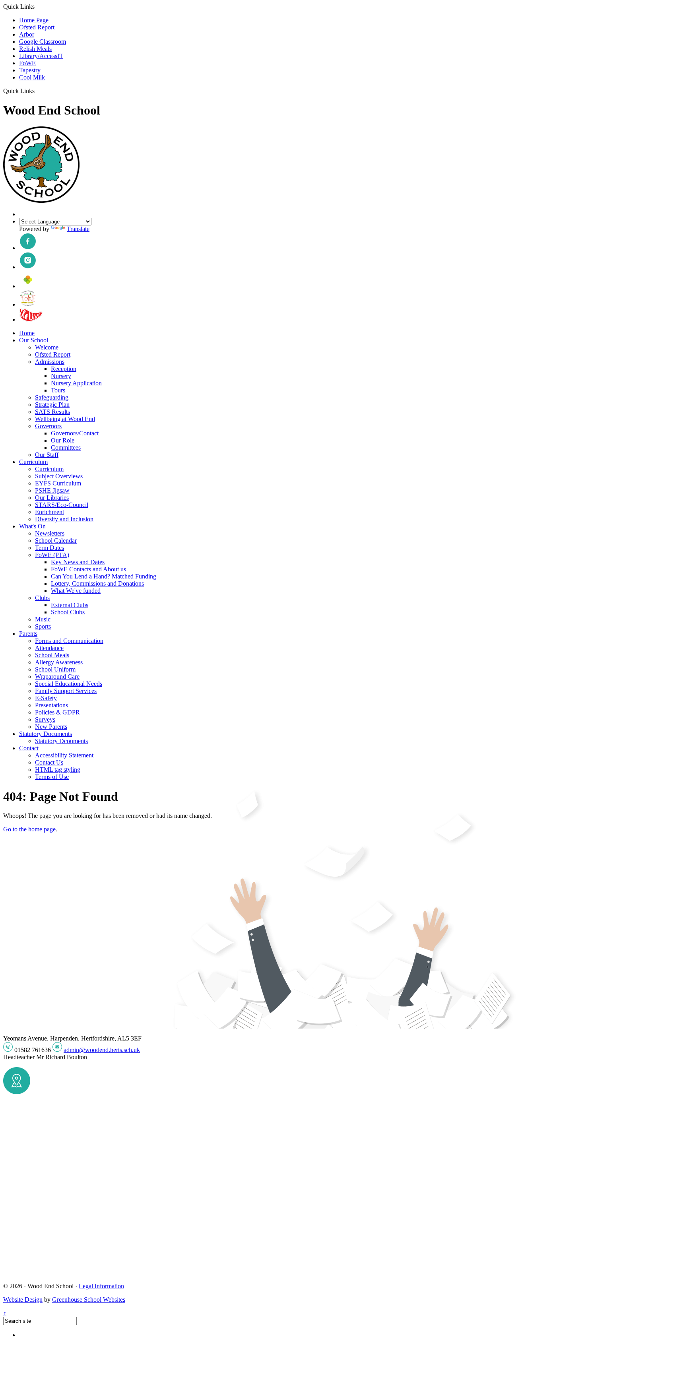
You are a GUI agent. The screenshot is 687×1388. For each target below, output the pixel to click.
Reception (63, 368)
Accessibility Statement (64, 755)
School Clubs (68, 612)
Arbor (26, 34)
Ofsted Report (36, 27)
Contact (29, 748)
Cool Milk (32, 77)
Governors (48, 426)
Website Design (23, 1299)
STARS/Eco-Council (61, 504)
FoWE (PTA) (52, 554)
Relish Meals (35, 48)
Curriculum (33, 461)
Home (27, 333)
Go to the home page (29, 829)
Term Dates (49, 547)
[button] (37, 90)
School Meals (52, 655)
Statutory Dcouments (61, 741)
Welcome (46, 347)
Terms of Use (52, 776)
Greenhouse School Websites (88, 1299)
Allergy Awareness (59, 662)
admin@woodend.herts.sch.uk (102, 1049)
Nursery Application (76, 383)
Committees (66, 447)
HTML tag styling (57, 769)
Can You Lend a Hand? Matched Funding (103, 576)
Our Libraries (52, 497)
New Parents (51, 726)
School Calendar (56, 540)
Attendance (49, 647)
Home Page (34, 20)
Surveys (45, 719)
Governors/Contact (75, 433)
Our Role (62, 440)
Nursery (61, 376)
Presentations (51, 705)
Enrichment (49, 512)
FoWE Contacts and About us (88, 569)
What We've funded (76, 590)
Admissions (49, 361)
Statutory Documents (45, 733)
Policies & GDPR (57, 712)
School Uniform (55, 669)
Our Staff (46, 454)
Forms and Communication (69, 640)
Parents (28, 633)
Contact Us (49, 762)
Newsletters (49, 533)
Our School (33, 340)
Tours (58, 390)
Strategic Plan (52, 404)
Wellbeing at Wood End (65, 418)
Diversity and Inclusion (64, 519)
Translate (78, 228)
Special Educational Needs (68, 683)
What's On (32, 526)
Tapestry (30, 70)
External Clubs (69, 605)
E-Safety (46, 698)
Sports (43, 626)
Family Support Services (66, 690)
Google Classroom (42, 41)
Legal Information (101, 1286)
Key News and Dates (78, 562)
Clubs (42, 597)
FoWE (27, 63)
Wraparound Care (57, 676)
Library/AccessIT (41, 55)
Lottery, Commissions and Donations (97, 583)
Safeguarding (51, 397)
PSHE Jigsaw (52, 490)
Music (42, 619)
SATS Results (52, 411)
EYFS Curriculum (58, 483)
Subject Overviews (59, 476)
